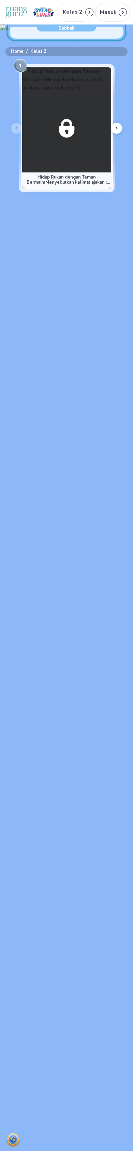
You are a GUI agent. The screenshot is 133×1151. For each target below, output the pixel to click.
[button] (112, 12)
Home (17, 51)
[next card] (117, 128)
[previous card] (16, 128)
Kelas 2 (38, 51)
